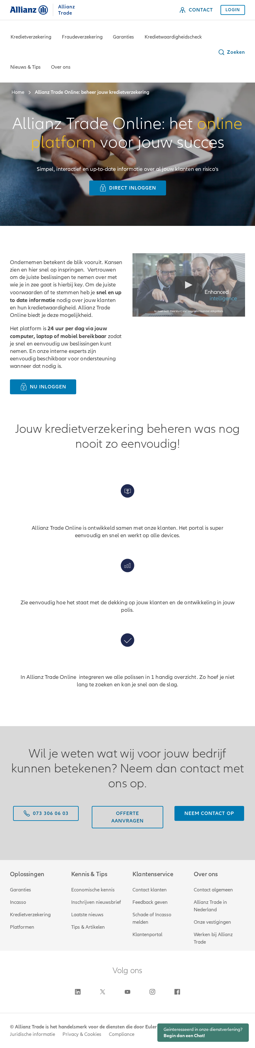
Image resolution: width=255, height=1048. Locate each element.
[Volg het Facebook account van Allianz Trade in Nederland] (177, 991)
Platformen (22, 927)
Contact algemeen (213, 890)
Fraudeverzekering (82, 37)
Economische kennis (93, 890)
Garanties (123, 37)
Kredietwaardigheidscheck (173, 37)
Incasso (18, 902)
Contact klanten (149, 890)
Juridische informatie (32, 1034)
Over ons (61, 67)
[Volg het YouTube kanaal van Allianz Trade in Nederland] (127, 991)
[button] (231, 52)
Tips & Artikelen (88, 927)
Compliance (121, 1034)
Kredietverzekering (31, 37)
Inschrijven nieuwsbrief (96, 902)
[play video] (188, 285)
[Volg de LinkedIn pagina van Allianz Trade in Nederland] (77, 991)
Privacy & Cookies (82, 1034)
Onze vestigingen (212, 922)
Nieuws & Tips (25, 67)
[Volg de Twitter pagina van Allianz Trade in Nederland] (102, 991)
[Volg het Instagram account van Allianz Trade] (152, 991)
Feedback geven (150, 902)
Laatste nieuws (87, 915)
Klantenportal (147, 934)
